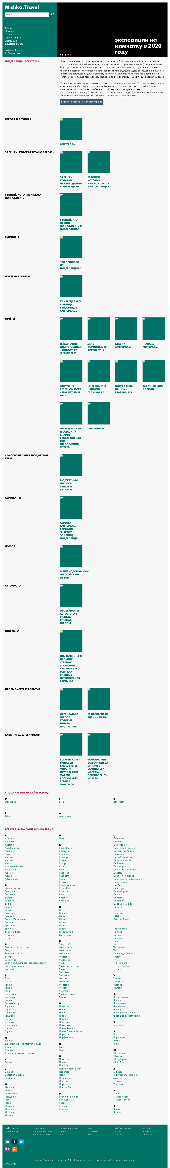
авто (89, 1134)
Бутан (8, 938)
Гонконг (9, 1019)
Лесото (63, 916)
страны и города (69, 1128)
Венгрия (9, 956)
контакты (147, 1134)
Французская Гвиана (124, 1012)
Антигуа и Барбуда (15, 866)
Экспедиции (11, 40)
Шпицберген (120, 1059)
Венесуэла (10, 960)
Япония (117, 1112)
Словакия (118, 897)
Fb (16, 50)
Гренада (9, 1022)
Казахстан (64, 851)
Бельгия (9, 907)
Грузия (8, 1031)
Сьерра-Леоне (121, 919)
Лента (8, 28)
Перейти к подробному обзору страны (81, 101)
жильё (63, 1134)
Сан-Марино (120, 844)
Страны (9, 34)
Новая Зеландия (67, 1028)
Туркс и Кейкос (121, 966)
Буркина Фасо (12, 931)
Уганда (117, 978)
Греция (8, 1028)
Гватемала (10, 997)
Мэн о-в (63, 997)
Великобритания (13, 953)
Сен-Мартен (120, 866)
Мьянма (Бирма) (67, 994)
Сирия (116, 894)
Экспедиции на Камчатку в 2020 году (138, 46)
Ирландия (10, 1106)
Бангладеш (11, 891)
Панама (63, 1065)
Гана (7, 991)
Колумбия (64, 882)
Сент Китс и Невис (123, 875)
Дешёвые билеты (14, 43)
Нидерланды (66, 1022)
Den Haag (10, 801)
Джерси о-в (11, 1047)
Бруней (9, 928)
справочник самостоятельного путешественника (42, 1131)
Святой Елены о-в (122, 857)
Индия (8, 1090)
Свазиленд (119, 854)
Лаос (62, 910)
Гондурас (10, 1015)
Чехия (116, 1040)
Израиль (9, 1087)
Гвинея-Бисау (12, 1003)
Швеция (117, 1056)
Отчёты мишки (13, 37)
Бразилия (10, 925)
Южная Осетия (121, 1099)
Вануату (9, 950)
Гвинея (8, 1000)
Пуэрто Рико (65, 1087)
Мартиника (65, 975)
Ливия (62, 925)
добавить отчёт (123, 1128)
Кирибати (64, 875)
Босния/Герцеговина (16, 919)
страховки (92, 1131)
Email (21, 50)
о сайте (146, 1128)
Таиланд (117, 931)
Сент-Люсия (120, 882)
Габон (8, 978)
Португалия (65, 1084)
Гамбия (8, 987)
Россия (62, 1102)
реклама (146, 1131)
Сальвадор (119, 838)
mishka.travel (11, 1128)
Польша (63, 1081)
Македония (65, 953)
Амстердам (65, 816)
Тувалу (117, 956)
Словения (118, 900)
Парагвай (64, 1071)
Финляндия (119, 1006)
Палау (62, 1062)
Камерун (64, 857)
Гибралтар (10, 1012)
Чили (116, 1043)
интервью (120, 1134)
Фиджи (117, 1000)
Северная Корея (122, 860)
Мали (62, 962)
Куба (61, 894)
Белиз (8, 903)
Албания (9, 851)
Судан (116, 910)
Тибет (116, 941)
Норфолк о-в (66, 1037)
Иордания (10, 1096)
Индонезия (11, 1093)
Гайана (8, 984)
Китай (62, 879)
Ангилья (9, 857)
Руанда (63, 1106)
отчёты (118, 1131)
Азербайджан (12, 848)
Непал (62, 1012)
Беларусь (10, 900)
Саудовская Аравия (123, 851)
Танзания (118, 938)
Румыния (63, 1109)
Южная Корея (120, 1096)
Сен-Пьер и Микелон (124, 869)
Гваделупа (10, 994)
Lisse (61, 801)
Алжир (8, 854)
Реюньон (64, 1099)
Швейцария (119, 1053)
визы (89, 1128)
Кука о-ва (64, 900)
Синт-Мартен (120, 891)
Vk (13, 50)
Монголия (64, 991)
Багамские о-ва (13, 888)
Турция (117, 969)
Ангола (9, 860)
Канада (63, 860)
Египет (8, 1062)
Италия (9, 1115)
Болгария (10, 913)
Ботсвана (10, 922)
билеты (64, 1131)
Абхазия (9, 838)
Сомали (117, 907)
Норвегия (64, 1034)
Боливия (9, 916)
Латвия (63, 913)
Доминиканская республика (20, 1053)
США (116, 916)
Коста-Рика (65, 888)
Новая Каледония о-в (70, 1031)
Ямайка (117, 1109)
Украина (117, 984)
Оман (62, 1050)
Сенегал (118, 872)
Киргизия (64, 872)
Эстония (117, 1081)
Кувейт (63, 897)
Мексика (63, 978)
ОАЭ (62, 1047)
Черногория (119, 1037)
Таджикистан (120, 928)
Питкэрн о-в (65, 1078)
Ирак (7, 1099)
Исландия (10, 1109)
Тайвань (117, 935)
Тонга (116, 950)
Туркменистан (120, 962)
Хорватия (118, 1025)
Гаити (8, 981)
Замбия (9, 1071)
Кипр (61, 869)
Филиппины (119, 1003)
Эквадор (117, 1071)
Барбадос (10, 894)
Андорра (9, 863)
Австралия (10, 841)
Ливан (62, 922)
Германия (10, 1006)
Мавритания (65, 947)
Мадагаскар (65, 950)
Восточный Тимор (14, 966)
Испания (9, 1112)
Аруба (8, 875)
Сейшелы (118, 863)
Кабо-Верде (65, 848)
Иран (8, 1102)
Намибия (64, 1006)
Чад (115, 1034)
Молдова (64, 984)
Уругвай (117, 987)
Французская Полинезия (126, 1015)
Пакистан (64, 1059)
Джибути (9, 1050)
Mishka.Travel (22, 7)
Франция (118, 1009)
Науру (62, 1009)
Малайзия (64, 960)
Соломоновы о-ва (122, 903)
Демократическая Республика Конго (24, 1043)
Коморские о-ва (67, 885)
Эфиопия (118, 1084)
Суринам (118, 913)
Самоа (117, 841)
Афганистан (11, 879)
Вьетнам (9, 969)
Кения (62, 866)
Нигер (62, 1015)
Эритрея (117, 1078)
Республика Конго (68, 1096)
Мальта (63, 969)
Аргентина (10, 869)
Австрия (9, 844)
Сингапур (118, 888)
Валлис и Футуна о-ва (17, 947)
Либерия (63, 919)
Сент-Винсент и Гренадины (128, 879)
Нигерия (63, 1019)
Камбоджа (64, 854)
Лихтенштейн (66, 931)
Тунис (116, 960)
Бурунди (9, 935)
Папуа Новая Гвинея (70, 1068)
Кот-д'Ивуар (65, 891)
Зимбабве (10, 1078)
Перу (62, 1074)
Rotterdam (118, 801)
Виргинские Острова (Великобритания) (25, 962)
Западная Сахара (14, 1074)
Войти (8, 50)
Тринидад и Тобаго (123, 953)
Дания (8, 1040)
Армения (9, 872)
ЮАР (116, 1093)
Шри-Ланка (119, 1062)
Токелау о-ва (120, 947)
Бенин (8, 910)
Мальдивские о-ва (69, 966)
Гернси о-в (10, 1009)
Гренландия (11, 1025)
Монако (63, 987)
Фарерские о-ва (122, 997)
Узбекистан (119, 981)
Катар (62, 863)
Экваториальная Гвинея (125, 1074)
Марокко (64, 972)
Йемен (62, 838)
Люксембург (65, 935)
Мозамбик (64, 981)
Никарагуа (65, 1025)
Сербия (117, 885)
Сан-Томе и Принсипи (125, 848)
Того (115, 944)
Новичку (9, 31)
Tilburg (8, 816)
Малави (63, 956)
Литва (62, 928)
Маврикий (64, 944)
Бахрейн (9, 897)
